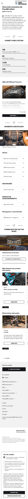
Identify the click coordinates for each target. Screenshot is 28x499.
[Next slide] (26, 138)
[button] (2, 3)
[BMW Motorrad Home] (21, 3)
